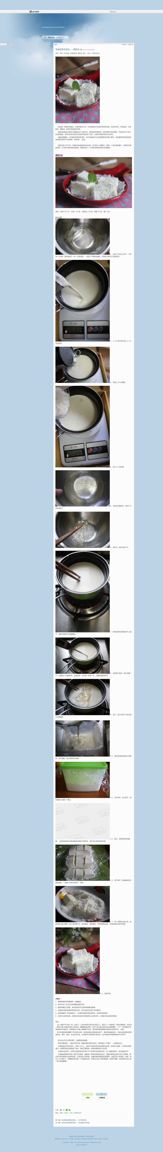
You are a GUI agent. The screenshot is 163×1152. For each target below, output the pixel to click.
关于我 (58, 37)
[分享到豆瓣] (67, 1110)
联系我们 (77, 1139)
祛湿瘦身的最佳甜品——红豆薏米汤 (74, 1120)
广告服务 (71, 1139)
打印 (71, 1113)
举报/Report (77, 1113)
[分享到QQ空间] (64, 1110)
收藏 (61, 1113)
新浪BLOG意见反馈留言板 (77, 1136)
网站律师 (90, 1139)
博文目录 (51, 37)
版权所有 (84, 1145)
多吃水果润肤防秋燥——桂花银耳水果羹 (76, 1123)
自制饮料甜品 (96, 53)
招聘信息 (84, 1139)
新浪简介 (57, 1139)
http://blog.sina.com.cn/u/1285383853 (53, 27)
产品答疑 (105, 1139)
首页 (44, 37)
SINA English (98, 1139)
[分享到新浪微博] (61, 1110)
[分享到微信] (69, 1110)
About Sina (64, 1139)
